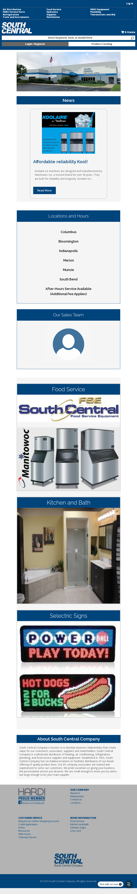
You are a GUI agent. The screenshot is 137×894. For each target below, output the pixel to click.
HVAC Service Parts (14, 12)
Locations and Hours (68, 216)
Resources (24, 830)
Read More (44, 190)
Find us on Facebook (33, 803)
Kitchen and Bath (79, 824)
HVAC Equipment (99, 9)
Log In (129, 3)
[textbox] (67, 38)
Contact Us (76, 799)
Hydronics (52, 12)
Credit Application (27, 824)
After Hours (24, 834)
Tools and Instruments (16, 17)
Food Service (54, 9)
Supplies (51, 14)
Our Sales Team (68, 314)
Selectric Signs (78, 827)
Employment (77, 796)
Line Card (75, 830)
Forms (21, 827)
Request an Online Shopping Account (38, 821)
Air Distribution (12, 9)
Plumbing (95, 12)
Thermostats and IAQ (102, 14)
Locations (75, 802)
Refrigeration (11, 14)
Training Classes (27, 837)
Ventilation (53, 17)
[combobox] (68, 38)
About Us (75, 793)
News (69, 100)
